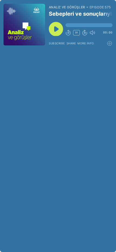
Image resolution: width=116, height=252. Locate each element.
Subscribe (57, 43)
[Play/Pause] (24, 25)
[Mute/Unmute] (92, 32)
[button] (89, 25)
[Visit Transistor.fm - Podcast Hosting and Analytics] (109, 43)
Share (71, 43)
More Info (85, 43)
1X (76, 32)
